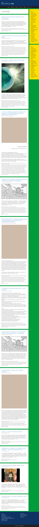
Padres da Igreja (10, 171)
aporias (7, 323)
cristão (20, 165)
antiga (15, 164)
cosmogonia (6, 277)
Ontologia (6, 171)
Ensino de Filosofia (4, 520)
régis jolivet (22, 490)
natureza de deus (23, 170)
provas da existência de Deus (23, 211)
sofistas (25, 105)
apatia (11, 101)
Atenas (22, 47)
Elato (4, 49)
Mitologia (3, 104)
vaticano (16, 173)
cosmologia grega (19, 277)
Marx (28, 7)
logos (9, 363)
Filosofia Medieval (7, 46)
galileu (23, 278)
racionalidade (19, 425)
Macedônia (11, 363)
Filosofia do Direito (33, 39)
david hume (22, 165)
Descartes (16, 7)
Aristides (19, 47)
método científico (24, 424)
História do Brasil (33, 19)
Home (2, 513)
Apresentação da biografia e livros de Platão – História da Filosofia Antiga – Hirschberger (14, 332)
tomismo (8, 106)
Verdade (3, 213)
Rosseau (21, 7)
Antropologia (16, 47)
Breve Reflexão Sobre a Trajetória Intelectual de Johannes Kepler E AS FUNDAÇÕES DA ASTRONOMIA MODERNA (14, 220)
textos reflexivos (8, 173)
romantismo (14, 105)
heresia (4, 51)
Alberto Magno (4, 164)
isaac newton (24, 279)
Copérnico (14, 165)
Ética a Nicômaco (5, 167)
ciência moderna (8, 165)
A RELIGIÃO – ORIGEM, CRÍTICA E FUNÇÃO (13, 60)
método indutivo (15, 170)
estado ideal (13, 324)
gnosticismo (23, 50)
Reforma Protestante (10, 281)
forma (4, 209)
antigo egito (5, 101)
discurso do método (4, 166)
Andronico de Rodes (12, 164)
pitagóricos (5, 211)
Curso (15, 506)
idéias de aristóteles (20, 209)
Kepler (15, 29)
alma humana (10, 47)
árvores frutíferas (10, 422)
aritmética (6, 422)
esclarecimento (15, 166)
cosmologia (7, 29)
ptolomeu (25, 29)
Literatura (32, 12)
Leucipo (9, 103)
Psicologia (3, 212)
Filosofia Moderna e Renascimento (6, 275)
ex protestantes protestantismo (11, 278)
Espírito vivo (17, 208)
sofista (12, 364)
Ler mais (14, 26)
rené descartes (3, 442)
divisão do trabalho (14, 423)
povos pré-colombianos (22, 104)
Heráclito (7, 209)
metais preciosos (19, 424)
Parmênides (24, 363)
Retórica (8, 364)
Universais (23, 212)
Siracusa (10, 364)
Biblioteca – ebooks (5, 519)
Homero (17, 209)
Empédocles (8, 166)
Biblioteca (3, 46)
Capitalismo (3, 423)
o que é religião (13, 104)
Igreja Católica (17, 279)
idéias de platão (20, 51)
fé (23, 49)
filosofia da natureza (7, 507)
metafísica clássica (4, 170)
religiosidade (6, 105)
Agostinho (3, 47)
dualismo (3, 49)
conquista (9, 506)
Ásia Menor (18, 164)
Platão (8, 7)
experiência (16, 324)
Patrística (7, 53)
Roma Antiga (33, 70)
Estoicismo (10, 49)
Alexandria (6, 47)
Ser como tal (6, 212)
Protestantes (3, 105)
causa (24, 164)
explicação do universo (20, 49)
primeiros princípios (16, 211)
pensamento (14, 53)
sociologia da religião (21, 105)
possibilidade (19, 490)
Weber (18, 173)
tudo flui (21, 212)
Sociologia (17, 105)
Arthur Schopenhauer (15, 101)
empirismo (12, 166)
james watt (12, 169)
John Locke (15, 169)
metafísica (23, 169)
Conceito (12, 165)
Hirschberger (7, 51)
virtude (23, 54)
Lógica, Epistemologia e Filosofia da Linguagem (8, 28)
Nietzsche (24, 7)
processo (25, 507)
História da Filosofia (11, 51)
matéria (23, 324)
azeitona (20, 422)
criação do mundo (18, 323)
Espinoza (19, 166)
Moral (5, 104)
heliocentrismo (13, 279)
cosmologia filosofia (13, 277)
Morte (6, 104)
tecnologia (3, 106)
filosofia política (23, 167)
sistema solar (18, 281)
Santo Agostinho (12, 46)
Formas (19, 50)
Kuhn (16, 29)
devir (14, 208)
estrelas (6, 278)
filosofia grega (5, 50)
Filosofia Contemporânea (5, 100)
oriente (16, 104)
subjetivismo (11, 54)
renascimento (10, 105)
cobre (5, 423)
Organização (8, 425)
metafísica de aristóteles (10, 170)
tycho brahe (22, 281)
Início (31, 46)
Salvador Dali (22, 513)
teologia (14, 54)
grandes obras (7, 424)
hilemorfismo (10, 209)
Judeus (4, 103)
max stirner (19, 103)
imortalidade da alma (8, 169)
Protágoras (4, 364)
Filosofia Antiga (7, 361)
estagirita (24, 166)
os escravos (11, 425)
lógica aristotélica (15, 424)
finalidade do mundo (15, 50)
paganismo (4, 53)
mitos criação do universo (11, 325)
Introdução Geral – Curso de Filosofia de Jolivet (14, 496)
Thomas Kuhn (22, 28)
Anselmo (13, 47)
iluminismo (25, 51)
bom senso (7, 207)
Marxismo (13, 103)
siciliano (7, 442)
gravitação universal (8, 279)
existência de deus (14, 49)
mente (13, 507)
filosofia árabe (15, 167)
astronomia (3, 29)
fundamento (3, 424)
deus (16, 506)
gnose (21, 50)
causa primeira (17, 207)
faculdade (3, 507)
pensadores (10, 53)
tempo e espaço (13, 212)
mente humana (19, 169)
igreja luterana (20, 279)
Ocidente (21, 363)
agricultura (3, 422)
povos (18, 104)
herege (2, 51)
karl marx (6, 103)
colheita (8, 423)
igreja (13, 29)
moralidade (19, 170)
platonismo (21, 53)
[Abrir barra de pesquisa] (31, 7)
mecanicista (22, 103)
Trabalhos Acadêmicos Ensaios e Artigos (14, 100)
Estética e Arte (33, 38)
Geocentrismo (3, 279)
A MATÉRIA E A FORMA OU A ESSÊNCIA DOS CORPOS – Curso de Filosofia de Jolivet (14, 449)
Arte (2, 490)
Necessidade (15, 490)
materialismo (16, 103)
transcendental (13, 173)
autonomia (17, 422)
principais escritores (4, 54)
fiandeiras (23, 423)
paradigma (20, 29)
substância (9, 212)
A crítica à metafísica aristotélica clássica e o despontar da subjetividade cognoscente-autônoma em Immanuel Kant (13, 113)
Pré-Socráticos (11, 211)
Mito (7, 325)
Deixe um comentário (5, 55)
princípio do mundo (19, 325)
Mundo (8, 490)
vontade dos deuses (12, 106)
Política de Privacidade (23, 514)
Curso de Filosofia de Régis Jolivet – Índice (13, 465)
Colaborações (4, 514)
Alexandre (7, 164)
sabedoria (8, 54)
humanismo (16, 51)
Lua (17, 29)
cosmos (15, 323)
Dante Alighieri (8, 208)
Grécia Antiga (11, 361)
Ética (2, 167)
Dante (5, 208)
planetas (23, 29)
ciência (5, 165)
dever (18, 506)
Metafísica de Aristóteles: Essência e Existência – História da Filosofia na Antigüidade (14, 180)
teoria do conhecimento (19, 54)
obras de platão (18, 363)
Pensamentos (17, 53)
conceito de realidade (22, 207)
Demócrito (5, 324)
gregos (11, 507)
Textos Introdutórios (17, 28)
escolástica (7, 49)
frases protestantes (20, 278)
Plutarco (24, 53)
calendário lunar (23, 422)
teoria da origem (18, 212)
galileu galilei (10, 29)
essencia (21, 166)
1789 (3, 101)
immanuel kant (3, 169)
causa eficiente (13, 207)
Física (16, 278)
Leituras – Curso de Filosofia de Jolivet (12, 431)
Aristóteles (12, 7)
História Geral (33, 56)
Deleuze (26, 165)
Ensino (32, 24)
